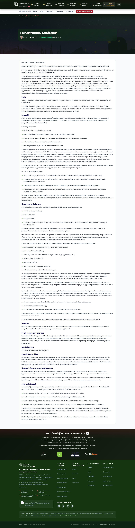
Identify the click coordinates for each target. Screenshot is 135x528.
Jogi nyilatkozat (75, 524)
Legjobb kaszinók (108, 467)
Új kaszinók (106, 472)
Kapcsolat (49, 11)
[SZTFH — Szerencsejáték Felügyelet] (44, 454)
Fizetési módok (61, 487)
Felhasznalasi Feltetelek (84, 11)
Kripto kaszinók (107, 481)
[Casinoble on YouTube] (63, 506)
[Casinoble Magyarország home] (25, 464)
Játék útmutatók (62, 496)
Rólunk (35, 11)
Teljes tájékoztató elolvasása (68, 516)
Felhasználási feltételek (87, 524)
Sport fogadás (61, 474)
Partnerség (59, 11)
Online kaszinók (62, 469)
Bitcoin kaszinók (108, 485)
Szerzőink (75, 474)
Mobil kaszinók (107, 476)
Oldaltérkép (70, 11)
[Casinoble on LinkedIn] (59, 506)
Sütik (97, 524)
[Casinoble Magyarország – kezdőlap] (21, 4)
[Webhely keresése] (119, 4)
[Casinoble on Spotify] (72, 506)
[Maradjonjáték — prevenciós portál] (59, 454)
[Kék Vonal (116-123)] (75, 454)
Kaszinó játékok (62, 483)
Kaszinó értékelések (63, 492)
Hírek (42, 11)
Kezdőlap (22, 16)
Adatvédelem (103, 524)
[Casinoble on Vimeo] (68, 506)
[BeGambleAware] (91, 454)
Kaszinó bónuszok (62, 478)
